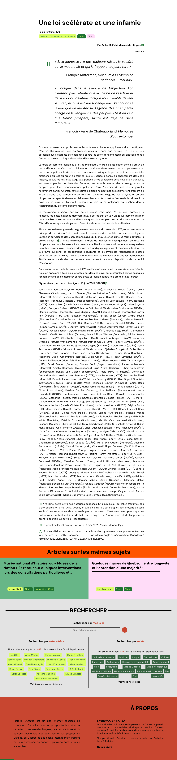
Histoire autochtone (124, 671)
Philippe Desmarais (34, 659)
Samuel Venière (52, 655)
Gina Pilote (34, 669)
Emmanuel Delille (54, 669)
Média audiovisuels (101, 671)
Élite (167, 671)
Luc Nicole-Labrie (105, 589)
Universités (157, 676)
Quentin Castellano (117, 738)
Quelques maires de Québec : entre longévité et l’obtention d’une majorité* (130, 565)
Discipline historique (157, 666)
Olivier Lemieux (76, 664)
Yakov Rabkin (14, 659)
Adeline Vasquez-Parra (46, 678)
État (135, 676)
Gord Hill (14, 655)
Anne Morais (31, 655)
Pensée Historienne (107, 676)
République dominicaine (149, 671)
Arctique (123, 657)
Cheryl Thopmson (56, 664)
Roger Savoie (16, 669)
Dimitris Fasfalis (75, 655)
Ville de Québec (132, 666)
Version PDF (139, 51)
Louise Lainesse (73, 673)
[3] (106, 283)
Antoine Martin (15, 589)
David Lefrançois (34, 664)
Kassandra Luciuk (46, 673)
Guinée (165, 657)
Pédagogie (111, 666)
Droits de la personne (103, 657)
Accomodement (161, 662)
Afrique (135, 657)
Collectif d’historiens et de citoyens (57, 36)
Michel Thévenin (77, 659)
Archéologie (113, 662)
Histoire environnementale (135, 662)
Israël (96, 666)
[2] (60, 240)
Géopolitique (150, 657)
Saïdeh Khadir (77, 669)
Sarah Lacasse (19, 673)
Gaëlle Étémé (15, 664)
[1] (40, 504)
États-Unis (97, 662)
